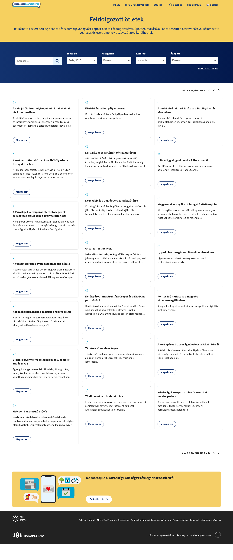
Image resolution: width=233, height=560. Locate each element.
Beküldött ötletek (87, 520)
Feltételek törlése (208, 68)
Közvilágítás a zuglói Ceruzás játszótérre (111, 201)
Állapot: (175, 53)
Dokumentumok (180, 520)
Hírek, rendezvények (137, 5)
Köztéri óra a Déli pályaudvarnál (105, 109)
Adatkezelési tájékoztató (159, 520)
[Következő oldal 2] (219, 90)
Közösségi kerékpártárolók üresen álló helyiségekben (182, 394)
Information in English (211, 520)
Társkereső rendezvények (101, 348)
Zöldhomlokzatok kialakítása (104, 396)
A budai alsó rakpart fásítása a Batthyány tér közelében (186, 110)
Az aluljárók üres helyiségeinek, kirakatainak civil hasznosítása (42, 110)
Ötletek (157, 5)
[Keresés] (57, 61)
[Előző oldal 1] (214, 90)
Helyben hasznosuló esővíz (30, 412)
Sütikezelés (123, 520)
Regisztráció (194, 5)
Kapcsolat (194, 520)
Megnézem (22, 140)
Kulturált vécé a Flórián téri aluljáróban (110, 153)
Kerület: (141, 53)
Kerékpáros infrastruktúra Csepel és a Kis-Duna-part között (115, 298)
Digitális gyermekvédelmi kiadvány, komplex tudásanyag (41, 362)
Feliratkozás (97, 499)
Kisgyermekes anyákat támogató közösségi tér (188, 204)
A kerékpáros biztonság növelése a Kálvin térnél (188, 345)
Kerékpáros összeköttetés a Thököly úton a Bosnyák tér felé (40, 162)
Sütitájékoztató (138, 520)
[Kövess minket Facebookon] (28, 537)
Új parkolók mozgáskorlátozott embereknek (186, 252)
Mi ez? (116, 5)
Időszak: (72, 53)
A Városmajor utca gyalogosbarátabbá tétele (41, 264)
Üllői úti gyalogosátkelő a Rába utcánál (183, 160)
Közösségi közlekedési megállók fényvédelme (42, 312)
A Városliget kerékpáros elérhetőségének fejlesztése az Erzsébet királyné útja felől (39, 214)
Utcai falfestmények (98, 249)
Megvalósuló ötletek (107, 520)
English (214, 5)
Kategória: (108, 53)
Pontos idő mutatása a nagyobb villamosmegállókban (178, 298)
